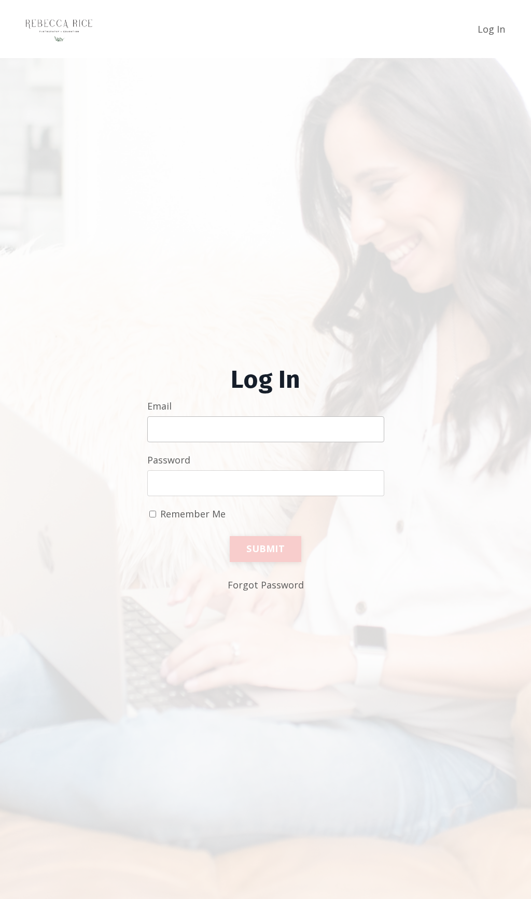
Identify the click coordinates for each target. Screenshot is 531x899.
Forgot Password (266, 585)
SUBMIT (265, 548)
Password (168, 460)
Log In (491, 29)
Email (159, 406)
